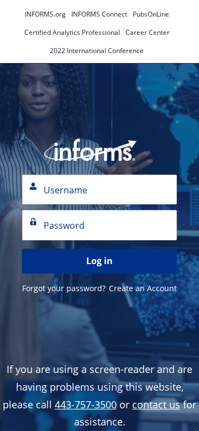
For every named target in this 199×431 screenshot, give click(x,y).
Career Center (147, 32)
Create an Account (143, 288)
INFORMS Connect (99, 14)
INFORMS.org (45, 14)
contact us (156, 404)
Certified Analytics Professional (72, 32)
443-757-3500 (86, 404)
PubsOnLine (151, 14)
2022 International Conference (97, 50)
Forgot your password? (64, 288)
